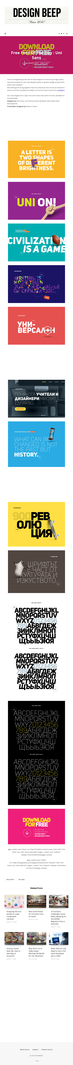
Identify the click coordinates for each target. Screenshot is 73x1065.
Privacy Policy (47, 1049)
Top (37, 1061)
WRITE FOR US (24, 1049)
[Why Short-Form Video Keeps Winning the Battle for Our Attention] (36, 938)
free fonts (10, 879)
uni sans (22, 879)
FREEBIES (39, 47)
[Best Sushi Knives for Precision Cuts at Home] (36, 901)
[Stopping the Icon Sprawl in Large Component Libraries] (14, 901)
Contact (35, 1049)
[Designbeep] (36, 16)
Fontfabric (61, 90)
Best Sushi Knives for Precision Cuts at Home (36, 914)
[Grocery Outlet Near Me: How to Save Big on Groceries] (14, 938)
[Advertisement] (36, 123)
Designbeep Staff (32, 63)
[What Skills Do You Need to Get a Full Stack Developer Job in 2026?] (58, 938)
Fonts (33, 47)
